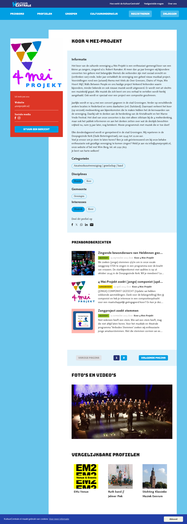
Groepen (71, 13)
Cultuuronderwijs (104, 13)
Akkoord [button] (173, 519)
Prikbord (17, 13)
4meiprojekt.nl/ (22, 106)
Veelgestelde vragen (154, 4)
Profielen (44, 13)
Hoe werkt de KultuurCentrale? (125, 4)
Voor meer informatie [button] (59, 519)
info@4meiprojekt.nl (160, 143)
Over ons (172, 4)
